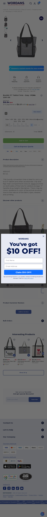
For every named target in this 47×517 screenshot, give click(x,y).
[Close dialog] (43, 236)
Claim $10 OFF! (23, 272)
